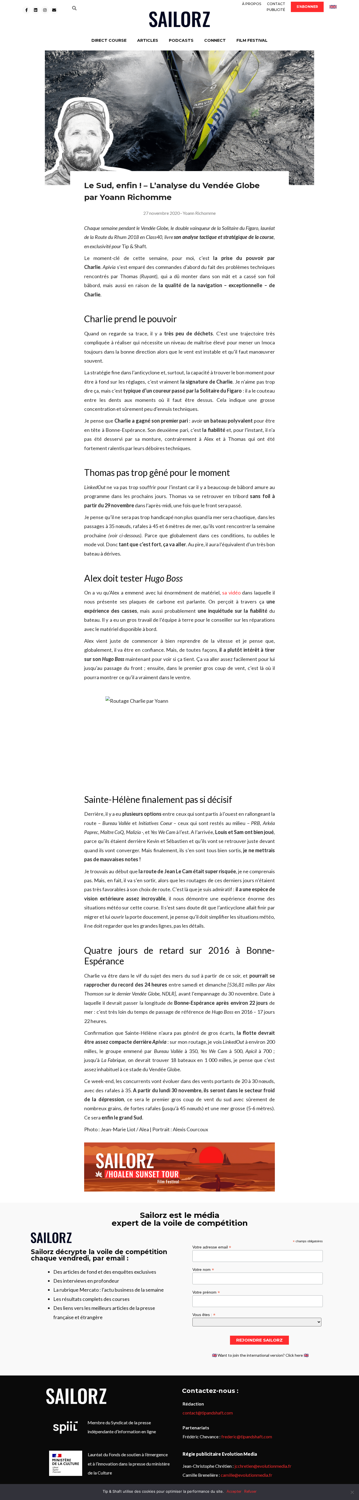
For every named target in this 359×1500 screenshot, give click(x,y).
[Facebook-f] (26, 10)
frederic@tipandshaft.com (246, 1436)
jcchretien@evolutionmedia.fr (262, 1466)
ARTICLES (147, 40)
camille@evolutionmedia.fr (246, 1475)
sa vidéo (231, 592)
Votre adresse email (211, 1247)
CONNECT (215, 40)
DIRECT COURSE (108, 40)
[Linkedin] (36, 10)
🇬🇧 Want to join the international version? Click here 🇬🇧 (260, 1355)
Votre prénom (206, 1292)
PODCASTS (181, 40)
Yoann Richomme (199, 213)
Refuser (250, 1491)
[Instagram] (45, 10)
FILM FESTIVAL (252, 40)
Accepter (234, 1491)
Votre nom (203, 1269)
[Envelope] (54, 10)
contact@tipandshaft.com (208, 1412)
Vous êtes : (203, 1314)
